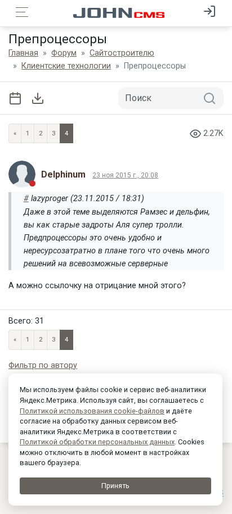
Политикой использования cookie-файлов (92, 411)
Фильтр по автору (42, 365)
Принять (115, 485)
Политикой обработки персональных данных (97, 442)
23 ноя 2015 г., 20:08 (125, 175)
